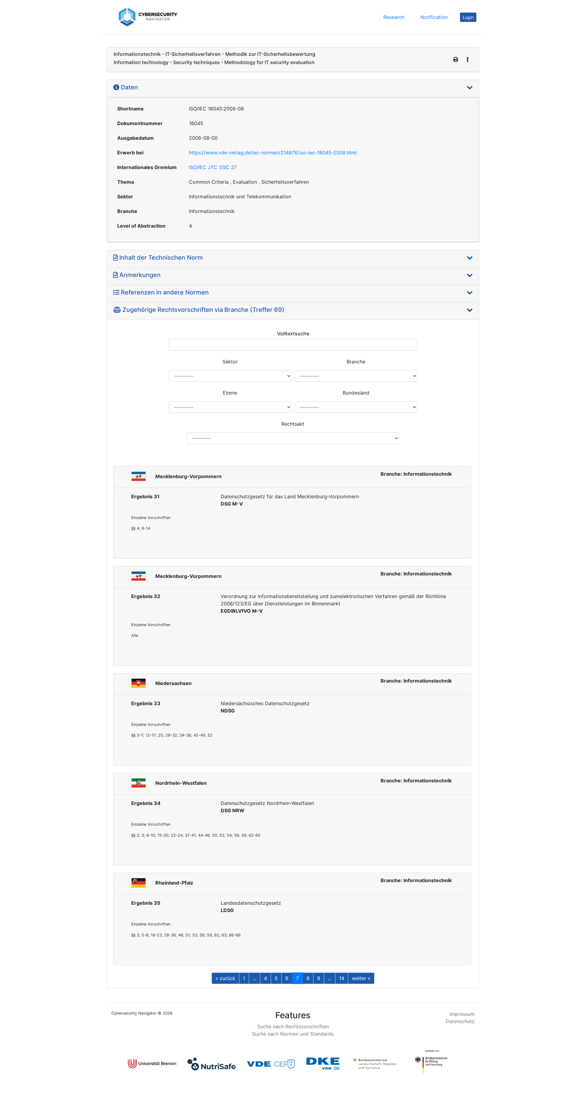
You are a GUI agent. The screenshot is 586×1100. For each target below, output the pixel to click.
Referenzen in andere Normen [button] (164, 292)
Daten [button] (128, 87)
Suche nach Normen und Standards (293, 1034)
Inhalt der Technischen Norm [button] (160, 257)
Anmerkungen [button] (139, 275)
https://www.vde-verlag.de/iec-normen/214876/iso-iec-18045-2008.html (273, 153)
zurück (225, 978)
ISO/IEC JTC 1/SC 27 (213, 167)
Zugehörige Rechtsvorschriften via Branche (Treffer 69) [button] (202, 309)
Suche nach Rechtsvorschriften (293, 1026)
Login (468, 17)
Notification (434, 17)
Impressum (462, 1014)
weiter (361, 978)
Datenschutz (460, 1021)
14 (341, 978)
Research (393, 17)
